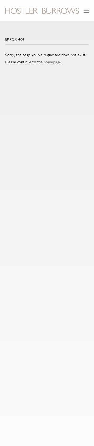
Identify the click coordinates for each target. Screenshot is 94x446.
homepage (52, 62)
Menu (86, 13)
